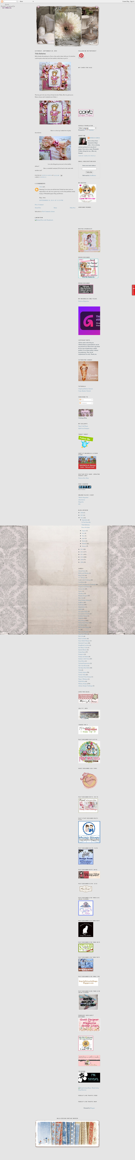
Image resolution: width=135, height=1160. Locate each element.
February (84, 543)
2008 (82, 562)
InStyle (80, 609)
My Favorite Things (83, 627)
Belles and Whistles (83, 573)
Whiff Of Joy (81, 681)
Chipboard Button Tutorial (85, 389)
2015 (82, 515)
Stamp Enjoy (81, 652)
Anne (40, 187)
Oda (79, 629)
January (84, 546)
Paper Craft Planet (83, 426)
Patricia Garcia (67, 8)
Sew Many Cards (82, 647)
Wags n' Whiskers (83, 679)
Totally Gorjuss (82, 672)
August (84, 530)
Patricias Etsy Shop (83, 478)
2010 (82, 557)
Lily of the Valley (83, 611)
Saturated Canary (83, 643)
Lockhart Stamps (82, 616)
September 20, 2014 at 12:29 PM (51, 200)
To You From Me (86, 522)
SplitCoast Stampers (83, 428)
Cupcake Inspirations (84, 586)
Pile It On (80, 636)
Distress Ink (81, 589)
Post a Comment (39, 205)
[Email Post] (61, 175)
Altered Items (81, 571)
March (84, 541)
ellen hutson (81, 500)
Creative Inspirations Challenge (86, 584)
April (83, 538)
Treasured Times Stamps (84, 677)
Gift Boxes (81, 593)
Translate (91, 130)
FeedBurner (93, 175)
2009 (82, 559)
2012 (82, 552)
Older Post (72, 208)
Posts (82, 400)
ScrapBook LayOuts (83, 645)
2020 (82, 512)
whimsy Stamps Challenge (85, 686)
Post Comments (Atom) (48, 211)
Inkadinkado (81, 607)
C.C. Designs (81, 577)
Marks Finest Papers (83, 623)
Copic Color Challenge (84, 580)
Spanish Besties (82, 650)
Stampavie (81, 654)
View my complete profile (87, 155)
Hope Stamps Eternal (84, 600)
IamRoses (81, 602)
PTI (79, 504)
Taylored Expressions (84, 663)
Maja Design (81, 620)
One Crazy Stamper (83, 632)
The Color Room (82, 665)
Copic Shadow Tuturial (84, 391)
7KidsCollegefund (83, 497)
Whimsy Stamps (82, 683)
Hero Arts (80, 598)
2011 (82, 554)
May (83, 536)
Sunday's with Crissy (83, 659)
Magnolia (43, 177)
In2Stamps (81, 605)
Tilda (79, 670)
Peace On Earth (86, 527)
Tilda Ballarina (86, 525)
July (83, 533)
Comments (84, 403)
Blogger (92, 1108)
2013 (82, 549)
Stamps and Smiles (83, 656)
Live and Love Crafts (84, 614)
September (85, 520)
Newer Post (38, 208)
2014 (82, 518)
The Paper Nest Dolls (84, 668)
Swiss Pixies (81, 661)
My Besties (81, 625)
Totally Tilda (81, 674)
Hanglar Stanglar (82, 595)
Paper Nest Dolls (82, 634)
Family (80, 591)
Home (55, 208)
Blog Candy (81, 575)
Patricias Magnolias (83, 301)
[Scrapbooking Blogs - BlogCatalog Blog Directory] (89, 1090)
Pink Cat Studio (82, 638)
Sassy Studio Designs (84, 641)
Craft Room (81, 582)
